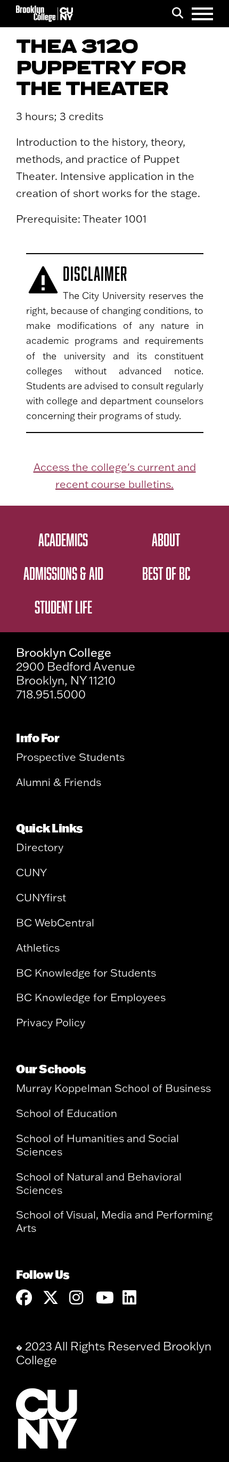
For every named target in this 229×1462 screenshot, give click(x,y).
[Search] (177, 14)
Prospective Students (70, 757)
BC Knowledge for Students (86, 972)
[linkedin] (130, 1298)
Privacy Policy (50, 1022)
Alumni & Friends (58, 782)
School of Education (66, 1113)
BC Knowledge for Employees (91, 997)
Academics (63, 539)
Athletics (38, 947)
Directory (39, 847)
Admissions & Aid (63, 573)
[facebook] (24, 1298)
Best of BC (166, 573)
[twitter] (51, 1298)
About (166, 539)
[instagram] (77, 1298)
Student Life (63, 606)
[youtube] (104, 1298)
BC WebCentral (55, 922)
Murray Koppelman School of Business (113, 1088)
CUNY (31, 872)
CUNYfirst (41, 897)
